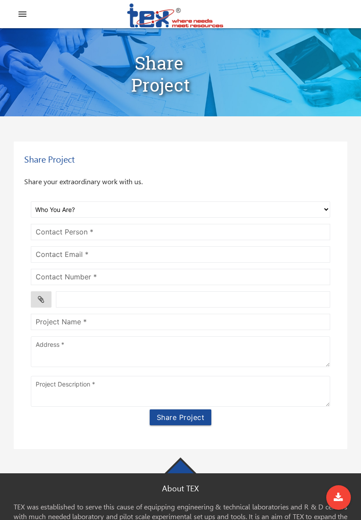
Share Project (181, 417)
